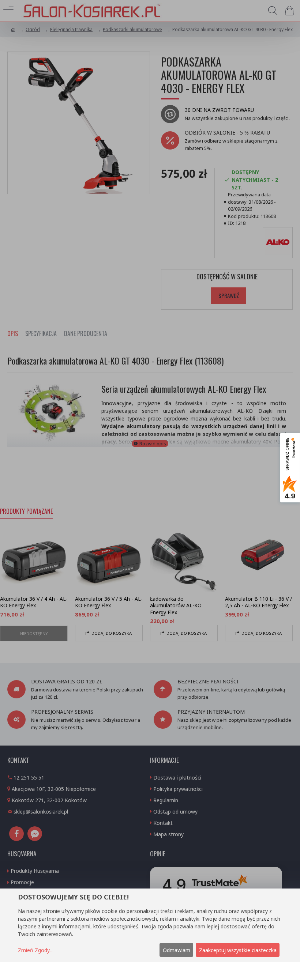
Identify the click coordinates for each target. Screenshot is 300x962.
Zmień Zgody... (35, 950)
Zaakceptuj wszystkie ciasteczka (238, 950)
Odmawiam (176, 950)
